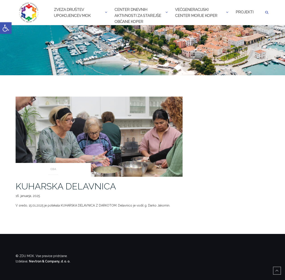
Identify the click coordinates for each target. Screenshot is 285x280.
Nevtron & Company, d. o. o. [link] (49, 261)
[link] (6, 28)
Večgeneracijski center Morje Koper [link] (196, 12)
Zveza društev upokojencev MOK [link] (72, 12)
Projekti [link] (244, 12)
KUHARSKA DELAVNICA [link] (66, 186)
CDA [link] (53, 169)
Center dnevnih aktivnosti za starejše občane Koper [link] (137, 13)
